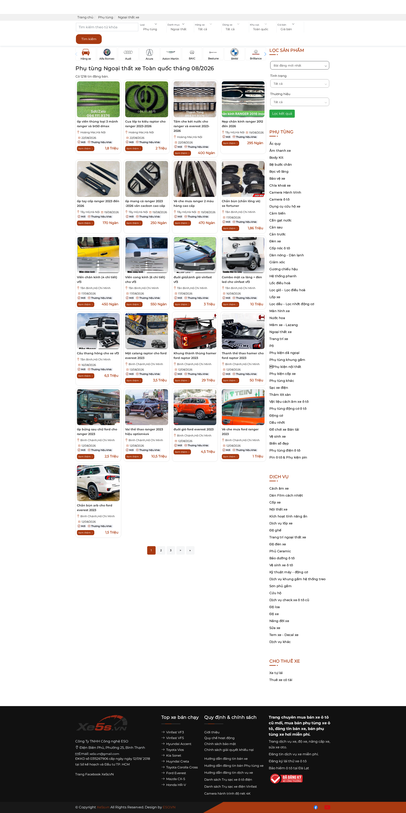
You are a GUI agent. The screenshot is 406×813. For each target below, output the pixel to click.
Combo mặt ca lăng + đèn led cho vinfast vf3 (242, 279)
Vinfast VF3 (174, 732)
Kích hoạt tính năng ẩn (288, 516)
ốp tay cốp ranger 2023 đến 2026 (98, 203)
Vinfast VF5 (174, 738)
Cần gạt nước (280, 220)
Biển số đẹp (279, 443)
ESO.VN (169, 807)
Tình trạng (278, 76)
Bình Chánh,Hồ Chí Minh (146, 364)
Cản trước (277, 234)
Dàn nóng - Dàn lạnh (286, 255)
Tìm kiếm (88, 39)
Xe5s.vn (103, 807)
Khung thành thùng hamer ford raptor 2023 (195, 355)
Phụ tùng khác (281, 381)
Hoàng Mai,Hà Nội (93, 132)
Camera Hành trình (285, 192)
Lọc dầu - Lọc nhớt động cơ (291, 304)
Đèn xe (275, 241)
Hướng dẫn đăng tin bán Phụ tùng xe (233, 766)
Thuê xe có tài (280, 680)
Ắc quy (275, 144)
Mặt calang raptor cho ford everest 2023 (146, 355)
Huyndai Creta (177, 761)
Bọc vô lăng (278, 171)
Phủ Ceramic (280, 551)
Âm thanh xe (280, 151)
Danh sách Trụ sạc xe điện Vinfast (230, 786)
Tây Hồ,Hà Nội (235, 132)
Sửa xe (274, 628)
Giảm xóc (277, 262)
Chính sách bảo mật (220, 744)
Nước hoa (277, 318)
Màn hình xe (279, 311)
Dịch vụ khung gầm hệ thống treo (297, 579)
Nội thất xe (278, 509)
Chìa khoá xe (280, 185)
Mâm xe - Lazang (283, 325)
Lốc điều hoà (280, 283)
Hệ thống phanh (282, 276)
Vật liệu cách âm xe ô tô (289, 402)
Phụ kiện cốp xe (282, 374)
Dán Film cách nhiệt (286, 495)
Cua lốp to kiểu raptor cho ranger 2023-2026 (145, 124)
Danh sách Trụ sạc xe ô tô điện (228, 780)
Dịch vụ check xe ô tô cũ (289, 600)
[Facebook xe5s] (315, 807)
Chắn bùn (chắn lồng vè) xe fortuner (241, 203)
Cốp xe (275, 502)
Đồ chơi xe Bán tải (284, 429)
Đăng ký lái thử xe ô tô (288, 761)
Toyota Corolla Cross (181, 767)
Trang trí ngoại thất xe (287, 537)
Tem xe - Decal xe (283, 635)
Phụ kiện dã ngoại (284, 353)
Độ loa (274, 607)
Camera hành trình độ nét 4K (227, 793)
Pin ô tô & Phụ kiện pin (288, 457)
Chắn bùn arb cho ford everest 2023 (94, 507)
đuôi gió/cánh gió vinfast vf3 (193, 279)
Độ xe (274, 614)
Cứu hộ (275, 593)
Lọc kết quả (282, 114)
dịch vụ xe (287, 741)
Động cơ (276, 415)
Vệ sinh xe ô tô (281, 565)
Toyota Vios (174, 750)
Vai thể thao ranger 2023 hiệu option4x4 (144, 431)
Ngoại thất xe (280, 332)
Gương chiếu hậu (283, 269)
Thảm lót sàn (280, 395)
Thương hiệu (280, 94)
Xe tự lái (276, 673)
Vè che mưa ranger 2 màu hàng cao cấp (194, 203)
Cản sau (276, 227)
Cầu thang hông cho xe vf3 (98, 353)
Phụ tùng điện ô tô (284, 450)
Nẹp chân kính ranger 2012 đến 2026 (242, 124)
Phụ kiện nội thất (285, 367)
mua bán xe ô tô (313, 717)
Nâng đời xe (279, 621)
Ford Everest (175, 773)
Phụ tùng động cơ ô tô (287, 408)
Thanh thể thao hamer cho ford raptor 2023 (243, 355)
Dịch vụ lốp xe (280, 523)
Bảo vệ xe (277, 178)
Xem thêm (84, 148)
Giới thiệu (211, 732)
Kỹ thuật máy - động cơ (288, 572)
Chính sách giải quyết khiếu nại (229, 750)
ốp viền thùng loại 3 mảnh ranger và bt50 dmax (97, 124)
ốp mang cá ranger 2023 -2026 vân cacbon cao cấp (145, 203)
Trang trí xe (278, 339)
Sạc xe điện (278, 388)
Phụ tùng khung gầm (287, 360)
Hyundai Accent (178, 744)
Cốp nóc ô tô (279, 248)
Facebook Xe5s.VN (100, 774)
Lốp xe (274, 297)
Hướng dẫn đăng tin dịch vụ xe (228, 773)
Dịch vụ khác (280, 642)
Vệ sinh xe (277, 436)
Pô (271, 346)
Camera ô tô (279, 199)
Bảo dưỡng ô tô (282, 558)
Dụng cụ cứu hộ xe (284, 206)
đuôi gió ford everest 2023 (194, 429)
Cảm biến (277, 213)
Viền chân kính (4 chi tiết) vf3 (97, 279)
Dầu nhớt (277, 422)
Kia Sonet (173, 755)
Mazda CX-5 (175, 779)
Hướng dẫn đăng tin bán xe (226, 759)
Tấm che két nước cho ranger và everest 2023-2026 (192, 126)
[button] (153, 29)
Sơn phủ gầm (280, 586)
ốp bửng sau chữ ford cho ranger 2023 (97, 431)
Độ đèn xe (277, 544)
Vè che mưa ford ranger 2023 (240, 431)
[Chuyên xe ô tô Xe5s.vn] (101, 727)
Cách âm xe (279, 488)
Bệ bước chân (280, 164)
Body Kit (276, 158)
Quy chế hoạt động (219, 738)
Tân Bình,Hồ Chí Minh (240, 212)
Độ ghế (275, 530)
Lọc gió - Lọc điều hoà (287, 290)
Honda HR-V (175, 785)
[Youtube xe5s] (326, 807)
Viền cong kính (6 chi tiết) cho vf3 (145, 279)
